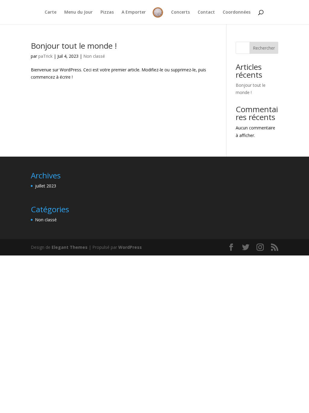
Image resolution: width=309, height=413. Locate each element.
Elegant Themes (70, 247)
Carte (50, 12)
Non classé (94, 56)
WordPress (130, 247)
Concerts (180, 12)
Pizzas (107, 12)
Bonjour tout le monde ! (74, 45)
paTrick (45, 56)
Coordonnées (236, 12)
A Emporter (134, 12)
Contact (206, 12)
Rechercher (264, 48)
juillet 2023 (45, 186)
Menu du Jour (78, 12)
